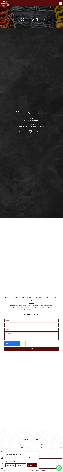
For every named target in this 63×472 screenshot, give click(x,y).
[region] (21, 460)
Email (33, 451)
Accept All (32, 465)
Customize (10, 465)
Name (2, 451)
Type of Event (4, 470)
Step (2, 447)
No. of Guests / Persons (38, 470)
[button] (60, 3)
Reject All (21, 465)
